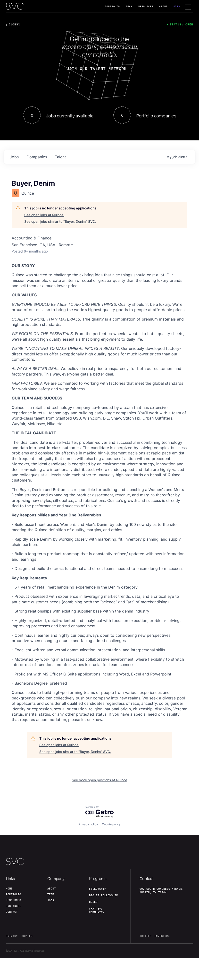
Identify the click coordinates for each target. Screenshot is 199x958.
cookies (27, 936)
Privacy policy (88, 824)
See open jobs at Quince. (44, 215)
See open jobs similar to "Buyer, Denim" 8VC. (60, 221)
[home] (15, 6)
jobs (14, 156)
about (51, 888)
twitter (145, 936)
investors (162, 936)
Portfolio (112, 6)
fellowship (97, 888)
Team (129, 6)
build (93, 901)
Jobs (176, 6)
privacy (12, 936)
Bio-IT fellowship (103, 895)
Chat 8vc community (96, 910)
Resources (145, 6)
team (50, 894)
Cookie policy (111, 824)
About (163, 6)
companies (36, 156)
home (9, 888)
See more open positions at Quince (99, 780)
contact (12, 911)
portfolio (13, 894)
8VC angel (13, 905)
